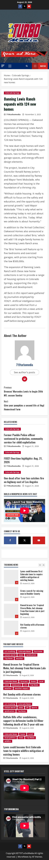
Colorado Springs (12, 93)
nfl (27, 707)
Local (41, 681)
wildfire (8, 741)
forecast (24, 681)
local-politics (10, 738)
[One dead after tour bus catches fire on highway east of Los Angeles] (24, 472)
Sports (34, 707)
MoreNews (23, 856)
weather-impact (21, 688)
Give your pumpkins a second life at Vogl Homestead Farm (24, 405)
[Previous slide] (40, 565)
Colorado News (24, 651)
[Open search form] (27, 66)
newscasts (16, 685)
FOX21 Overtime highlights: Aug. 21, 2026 (23, 460)
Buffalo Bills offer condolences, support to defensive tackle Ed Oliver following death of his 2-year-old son (11, 628)
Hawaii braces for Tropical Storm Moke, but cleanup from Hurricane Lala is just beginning (11, 594)
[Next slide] (43, 565)
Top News (9, 658)
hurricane (38, 651)
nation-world (10, 655)
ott (25, 685)
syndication (31, 655)
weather (19, 658)
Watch (43, 66)
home (33, 681)
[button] (2, 66)
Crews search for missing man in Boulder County (11, 577)
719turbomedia (13, 114)
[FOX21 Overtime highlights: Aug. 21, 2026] (24, 452)
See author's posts (24, 372)
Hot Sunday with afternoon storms (11, 611)
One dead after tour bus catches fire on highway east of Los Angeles (24, 480)
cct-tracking (10, 651)
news (21, 655)
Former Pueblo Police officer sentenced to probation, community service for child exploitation (23, 438)
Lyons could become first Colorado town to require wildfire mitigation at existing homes (23, 750)
